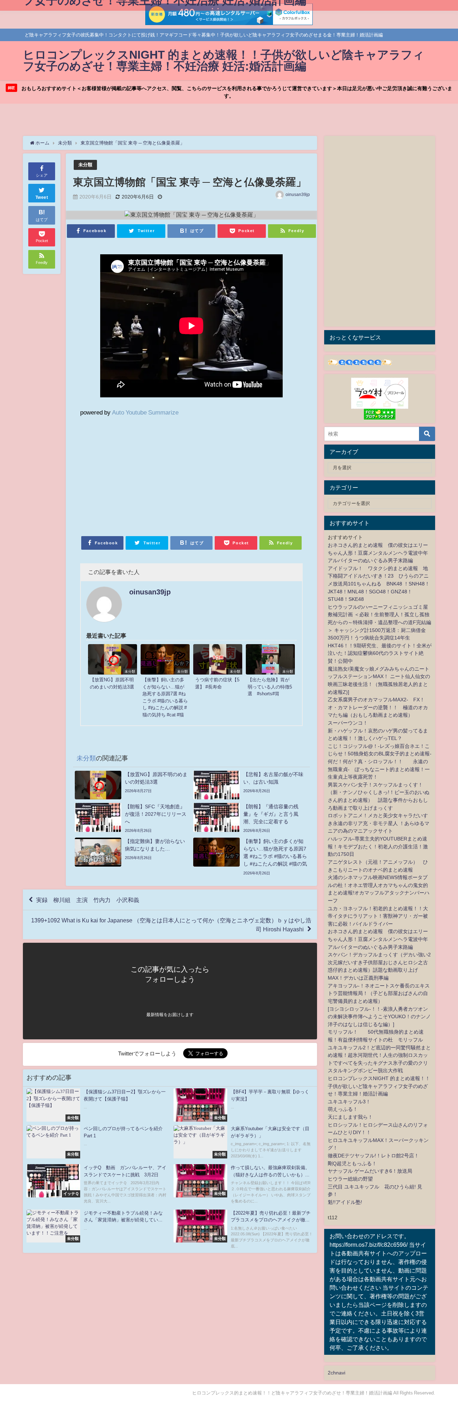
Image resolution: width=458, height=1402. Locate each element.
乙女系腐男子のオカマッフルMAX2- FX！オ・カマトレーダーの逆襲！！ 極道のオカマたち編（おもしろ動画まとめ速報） (378, 707)
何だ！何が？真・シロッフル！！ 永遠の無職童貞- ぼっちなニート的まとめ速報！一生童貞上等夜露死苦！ (379, 769)
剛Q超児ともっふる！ (352, 1163)
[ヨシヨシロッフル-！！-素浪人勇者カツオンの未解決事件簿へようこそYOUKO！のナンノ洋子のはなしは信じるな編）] (379, 1016)
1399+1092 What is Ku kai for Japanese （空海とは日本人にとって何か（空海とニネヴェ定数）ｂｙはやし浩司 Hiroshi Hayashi (171, 924)
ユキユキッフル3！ (349, 1101)
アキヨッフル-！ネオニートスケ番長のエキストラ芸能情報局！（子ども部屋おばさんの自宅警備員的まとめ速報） (379, 993)
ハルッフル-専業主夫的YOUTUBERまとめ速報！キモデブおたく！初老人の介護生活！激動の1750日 (378, 846)
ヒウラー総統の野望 (350, 1178)
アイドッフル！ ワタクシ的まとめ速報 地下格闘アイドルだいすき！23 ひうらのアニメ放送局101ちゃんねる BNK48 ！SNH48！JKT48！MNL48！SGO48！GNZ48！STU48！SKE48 (379, 584)
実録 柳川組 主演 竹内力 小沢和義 (87, 900)
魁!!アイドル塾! (345, 1202)
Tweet (41, 197)
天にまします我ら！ (350, 1116)
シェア (42, 175)
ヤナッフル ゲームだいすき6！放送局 (370, 1170)
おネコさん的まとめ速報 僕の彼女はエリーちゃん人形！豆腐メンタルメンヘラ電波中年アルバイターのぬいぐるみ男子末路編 (378, 553)
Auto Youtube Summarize (145, 412)
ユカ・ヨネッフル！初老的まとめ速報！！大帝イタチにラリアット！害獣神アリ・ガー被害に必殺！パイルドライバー (378, 916)
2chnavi (336, 1372)
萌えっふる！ (343, 1109)
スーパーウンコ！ (348, 722)
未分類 (85, 164)
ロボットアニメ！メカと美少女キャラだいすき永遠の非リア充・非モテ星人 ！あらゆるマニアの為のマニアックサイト (378, 823)
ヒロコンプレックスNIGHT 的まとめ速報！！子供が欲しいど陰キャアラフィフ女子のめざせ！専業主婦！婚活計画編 (379, 1086)
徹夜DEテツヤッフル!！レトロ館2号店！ (373, 1155)
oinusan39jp (298, 194)
